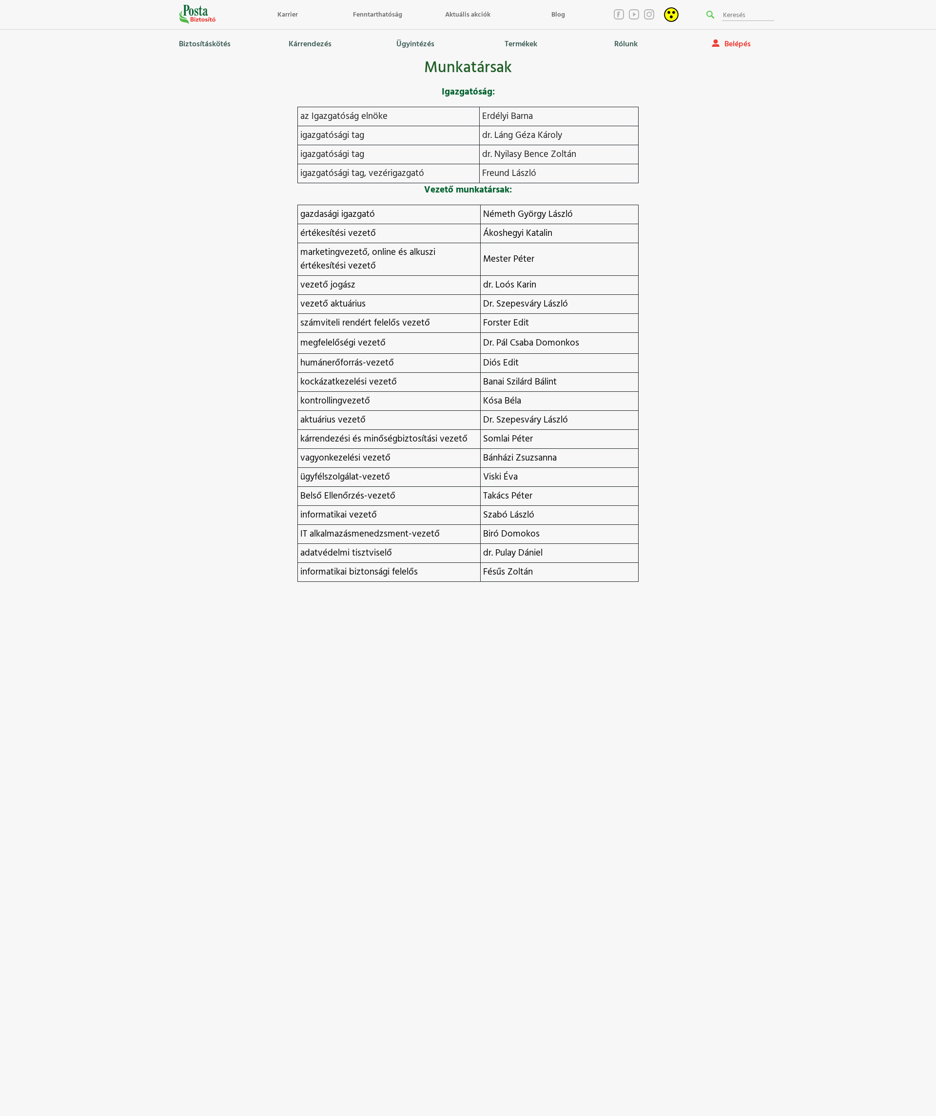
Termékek (521, 44)
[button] (710, 14)
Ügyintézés (415, 44)
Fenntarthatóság (377, 14)
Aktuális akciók (467, 14)
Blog (558, 14)
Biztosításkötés (205, 44)
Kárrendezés (310, 44)
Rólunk (626, 44)
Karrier (287, 14)
